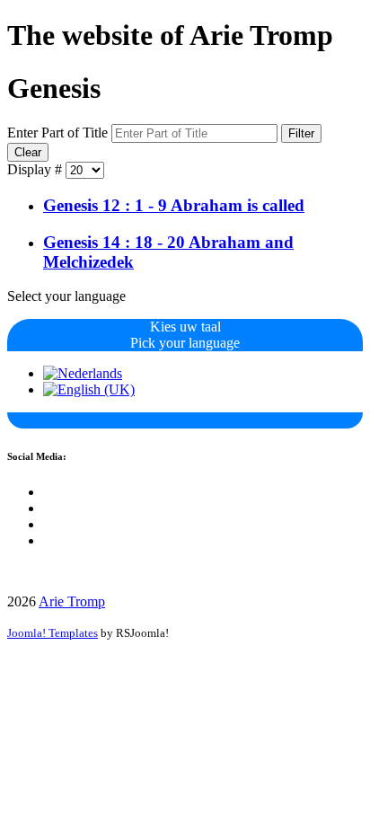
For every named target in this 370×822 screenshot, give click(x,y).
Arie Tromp (72, 601)
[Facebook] (48, 491)
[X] (48, 508)
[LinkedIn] (48, 524)
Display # (36, 169)
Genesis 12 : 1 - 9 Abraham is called (173, 205)
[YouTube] (48, 540)
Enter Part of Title (59, 132)
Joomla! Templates (52, 633)
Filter (301, 133)
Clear (27, 152)
